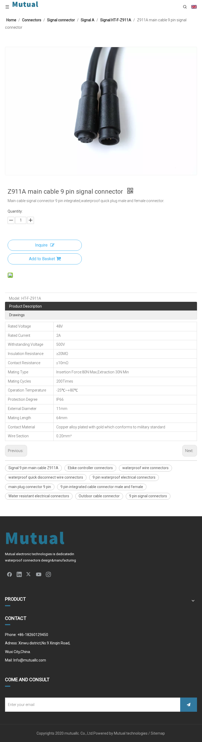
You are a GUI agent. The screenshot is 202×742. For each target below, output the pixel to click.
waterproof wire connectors (145, 468)
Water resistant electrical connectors (38, 496)
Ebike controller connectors (90, 468)
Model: (14, 298)
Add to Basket (42, 258)
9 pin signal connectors (148, 496)
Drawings (17, 315)
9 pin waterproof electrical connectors (124, 477)
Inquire (41, 245)
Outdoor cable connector (99, 496)
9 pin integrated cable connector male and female (101, 487)
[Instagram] (48, 574)
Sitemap (158, 733)
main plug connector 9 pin (29, 487)
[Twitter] (29, 574)
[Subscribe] (188, 705)
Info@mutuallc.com (29, 660)
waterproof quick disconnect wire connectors (45, 477)
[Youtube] (38, 574)
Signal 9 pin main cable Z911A (33, 468)
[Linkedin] (19, 574)
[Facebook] (9, 574)
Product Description (25, 306)
